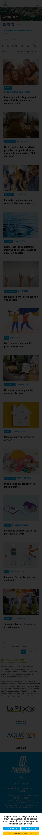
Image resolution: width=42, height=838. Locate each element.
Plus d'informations (21, 833)
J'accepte (11, 828)
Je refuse (30, 828)
